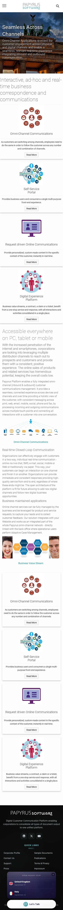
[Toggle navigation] (4, 5)
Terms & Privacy (41, 863)
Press (6, 868)
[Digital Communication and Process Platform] (31, 6)
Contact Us (9, 858)
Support (7, 863)
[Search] (58, 6)
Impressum (39, 868)
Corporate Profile (12, 853)
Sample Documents (43, 853)
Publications (40, 858)
